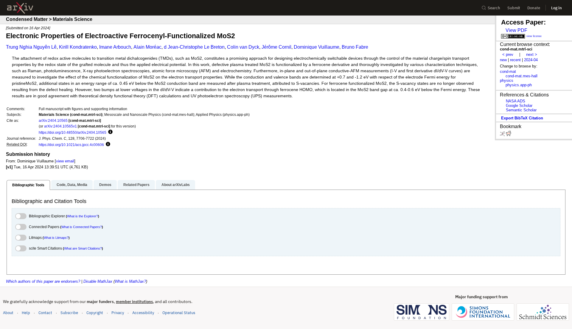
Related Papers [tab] (136, 185)
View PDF (516, 30)
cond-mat (508, 71)
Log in (556, 7)
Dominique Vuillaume (316, 47)
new (503, 60)
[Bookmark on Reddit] (508, 135)
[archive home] (20, 8)
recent (515, 60)
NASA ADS (515, 101)
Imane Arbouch (115, 47)
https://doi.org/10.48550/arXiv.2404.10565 (72, 132)
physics (506, 80)
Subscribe (69, 312)
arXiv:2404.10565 (53, 120)
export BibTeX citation (522, 118)
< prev (507, 54)
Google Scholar (519, 105)
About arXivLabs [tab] (175, 185)
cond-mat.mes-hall (521, 76)
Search (494, 7)
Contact (45, 312)
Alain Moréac (147, 47)
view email (65, 161)
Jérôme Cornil (276, 47)
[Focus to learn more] (109, 132)
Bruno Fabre (355, 47)
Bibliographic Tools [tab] (28, 185)
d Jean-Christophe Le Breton (194, 47)
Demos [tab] (105, 185)
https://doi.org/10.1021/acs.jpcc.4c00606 (71, 145)
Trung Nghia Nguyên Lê (31, 47)
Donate (533, 7)
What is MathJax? (130, 281)
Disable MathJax (97, 281)
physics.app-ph (519, 85)
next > (531, 54)
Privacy (117, 312)
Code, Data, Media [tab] (72, 185)
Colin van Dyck (243, 47)
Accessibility (143, 312)
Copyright (94, 312)
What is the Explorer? (82, 216)
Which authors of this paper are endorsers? (43, 281)
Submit (513, 7)
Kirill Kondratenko (78, 47)
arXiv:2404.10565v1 (60, 126)
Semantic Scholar (521, 110)
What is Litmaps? (56, 237)
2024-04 (531, 60)
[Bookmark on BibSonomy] (503, 135)
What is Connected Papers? (81, 227)
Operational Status (178, 312)
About (8, 312)
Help (26, 312)
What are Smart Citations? (83, 248)
